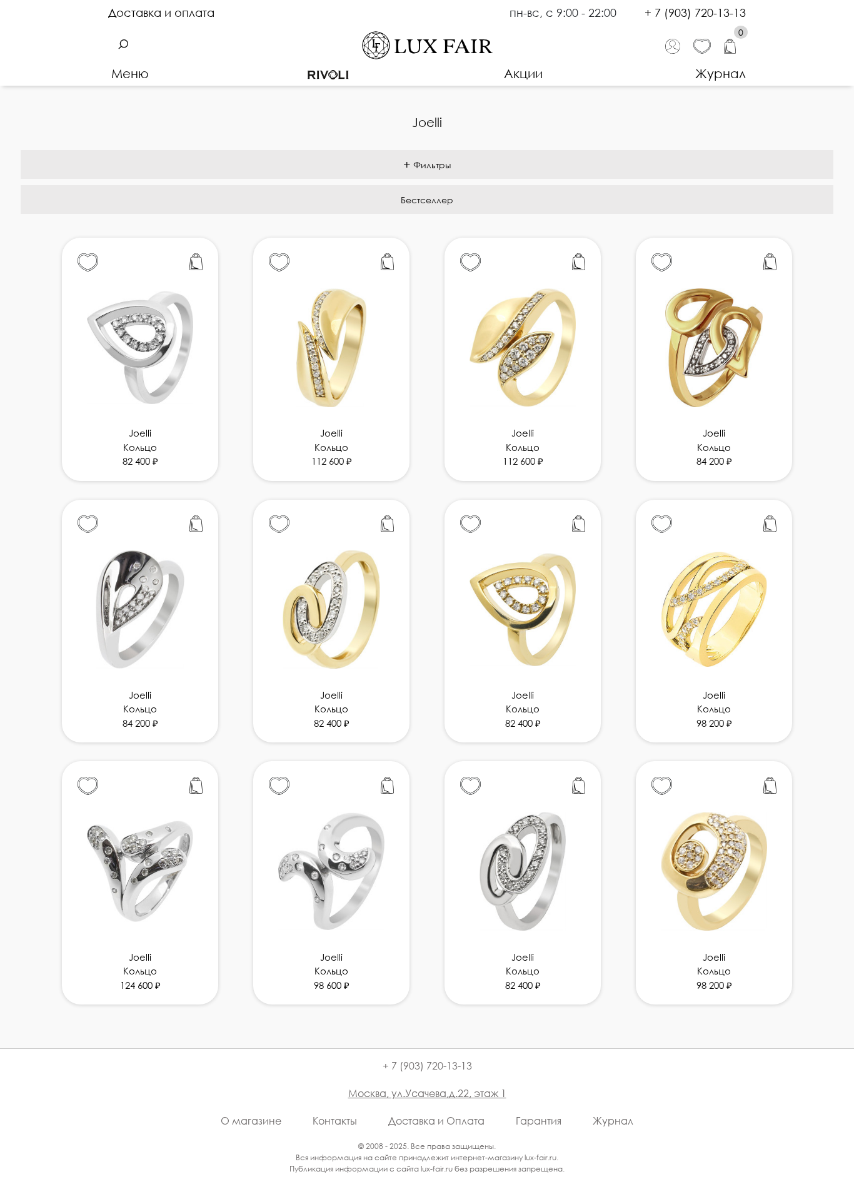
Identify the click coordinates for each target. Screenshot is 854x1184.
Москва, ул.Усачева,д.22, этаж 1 (427, 1093)
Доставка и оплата (161, 12)
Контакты (335, 1121)
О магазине (251, 1121)
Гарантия (538, 1121)
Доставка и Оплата (436, 1121)
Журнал (720, 73)
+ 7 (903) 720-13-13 (695, 12)
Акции (523, 73)
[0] (735, 45)
